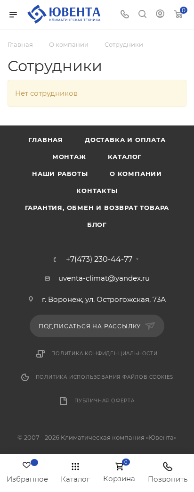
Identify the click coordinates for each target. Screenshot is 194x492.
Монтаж (69, 156)
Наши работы (60, 173)
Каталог (125, 156)
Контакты (96, 190)
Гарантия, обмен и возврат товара (97, 207)
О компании (136, 173)
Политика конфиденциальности (104, 353)
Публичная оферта (104, 401)
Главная (45, 139)
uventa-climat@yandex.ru (104, 278)
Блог (97, 224)
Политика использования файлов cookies (105, 377)
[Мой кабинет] (160, 14)
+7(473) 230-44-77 (99, 259)
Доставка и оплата (125, 139)
